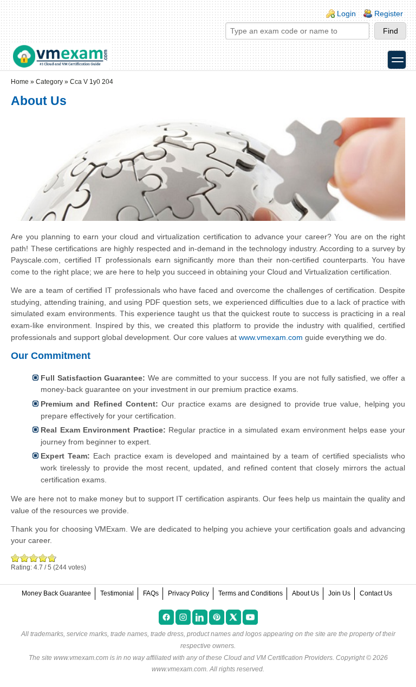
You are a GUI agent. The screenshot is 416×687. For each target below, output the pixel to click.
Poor (15, 558)
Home (20, 82)
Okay (24, 558)
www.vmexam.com (271, 337)
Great (43, 558)
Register (388, 13)
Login (346, 13)
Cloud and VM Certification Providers (278, 658)
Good (33, 558)
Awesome (51, 558)
